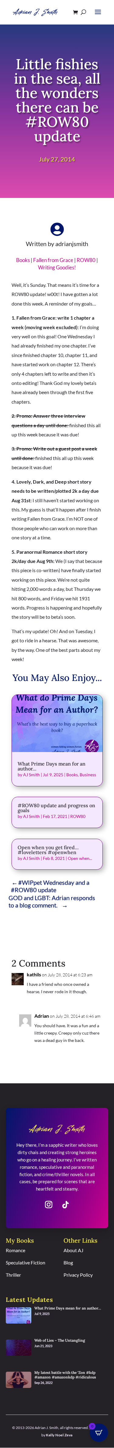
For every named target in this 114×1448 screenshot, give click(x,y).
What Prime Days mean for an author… (51, 766)
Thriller (13, 1275)
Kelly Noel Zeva (59, 1435)
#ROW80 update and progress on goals (56, 807)
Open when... (80, 858)
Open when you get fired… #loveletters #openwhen (48, 849)
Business (88, 774)
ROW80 (86, 260)
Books (23, 260)
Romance (15, 1250)
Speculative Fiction (25, 1262)
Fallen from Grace (53, 260)
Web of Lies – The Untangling (59, 1340)
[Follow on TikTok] (65, 1204)
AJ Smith (31, 774)
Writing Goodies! (57, 267)
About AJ (73, 1250)
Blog (68, 1262)
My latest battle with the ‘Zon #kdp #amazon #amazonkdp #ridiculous (65, 1375)
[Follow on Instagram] (48, 1204)
